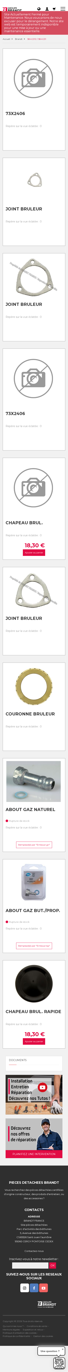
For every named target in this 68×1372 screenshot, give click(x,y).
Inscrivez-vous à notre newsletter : (34, 1259)
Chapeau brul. (24, 522)
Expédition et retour (33, 1329)
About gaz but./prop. (33, 910)
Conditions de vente (37, 1326)
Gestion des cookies (43, 1336)
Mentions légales (11, 1329)
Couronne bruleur (30, 714)
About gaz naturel (30, 809)
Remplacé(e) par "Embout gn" (34, 845)
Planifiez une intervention (34, 1154)
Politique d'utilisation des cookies (19, 1332)
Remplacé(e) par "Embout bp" (34, 946)
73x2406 (15, 113)
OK (53, 1265)
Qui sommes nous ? (13, 1326)
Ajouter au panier (34, 552)
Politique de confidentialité (16, 1336)
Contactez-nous (34, 1251)
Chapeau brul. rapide (33, 1011)
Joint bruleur (24, 209)
